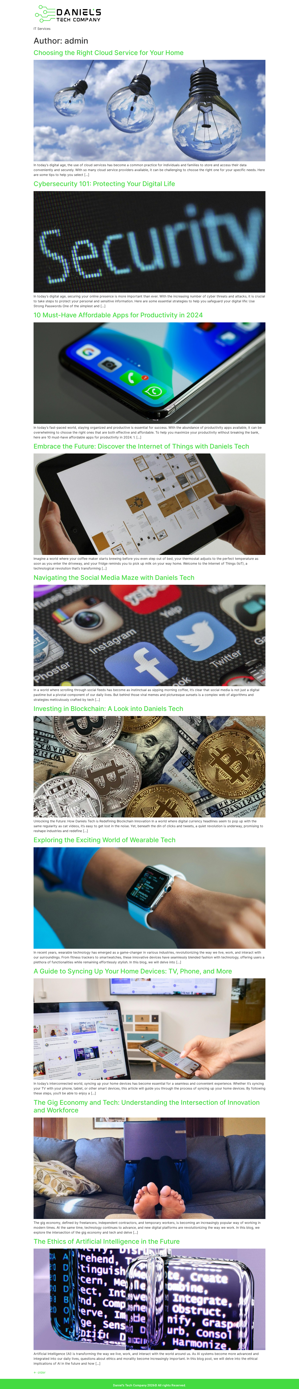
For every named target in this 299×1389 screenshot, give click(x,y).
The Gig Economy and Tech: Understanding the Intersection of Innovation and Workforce (147, 1106)
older (40, 1372)
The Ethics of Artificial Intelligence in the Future (107, 1241)
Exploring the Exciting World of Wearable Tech (105, 840)
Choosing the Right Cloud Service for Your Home (109, 53)
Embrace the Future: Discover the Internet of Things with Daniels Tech (141, 446)
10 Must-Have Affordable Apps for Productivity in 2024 (118, 315)
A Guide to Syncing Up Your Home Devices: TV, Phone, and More (133, 971)
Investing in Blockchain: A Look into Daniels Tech (108, 709)
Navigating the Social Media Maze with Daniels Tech (114, 577)
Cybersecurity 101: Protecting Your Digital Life (104, 184)
